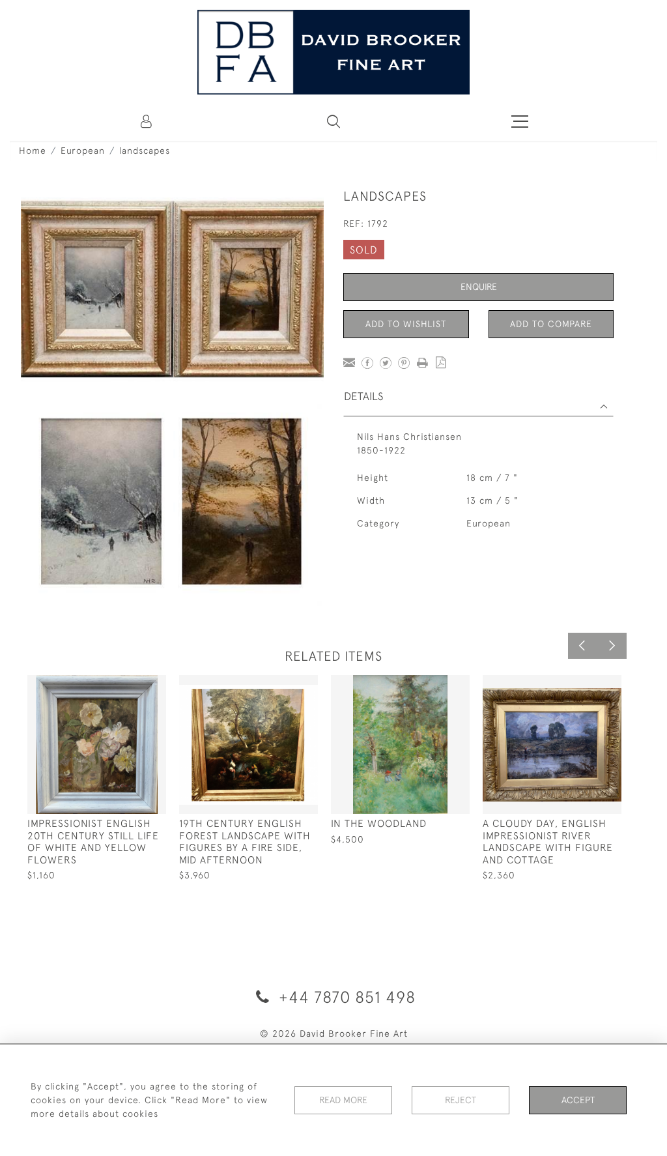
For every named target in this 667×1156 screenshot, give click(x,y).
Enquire (479, 287)
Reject (460, 1100)
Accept (578, 1100)
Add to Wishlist (405, 324)
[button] (333, 121)
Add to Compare (551, 324)
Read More (343, 1100)
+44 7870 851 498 (345, 996)
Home (32, 150)
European (83, 150)
